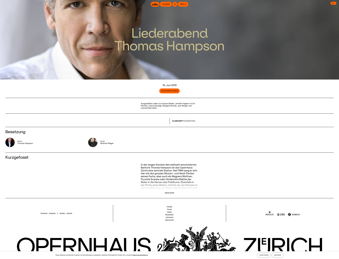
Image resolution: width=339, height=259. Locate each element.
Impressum (169, 217)
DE (333, 3)
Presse (169, 209)
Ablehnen (277, 255)
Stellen (169, 212)
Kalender (166, 4)
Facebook (44, 213)
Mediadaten (169, 214)
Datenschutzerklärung (140, 255)
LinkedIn (69, 213)
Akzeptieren (264, 255)
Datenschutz (169, 220)
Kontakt (169, 206)
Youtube (62, 213)
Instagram (52, 213)
